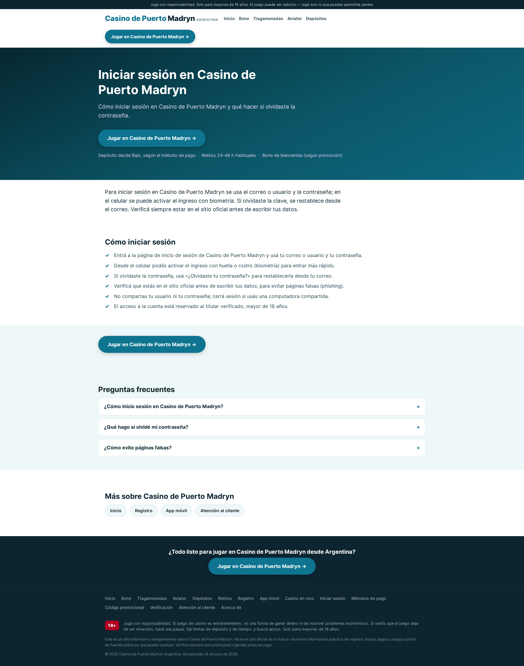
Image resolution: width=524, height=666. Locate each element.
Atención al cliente (219, 510)
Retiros (225, 598)
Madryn (161, 18)
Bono (244, 18)
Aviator (294, 18)
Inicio (229, 18)
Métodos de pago (368, 598)
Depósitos (316, 18)
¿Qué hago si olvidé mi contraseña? (146, 427)
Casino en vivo (299, 598)
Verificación (161, 607)
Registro (144, 510)
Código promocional (124, 607)
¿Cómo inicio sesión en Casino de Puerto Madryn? (163, 406)
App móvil (176, 510)
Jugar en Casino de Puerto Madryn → (150, 36)
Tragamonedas (268, 18)
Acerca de (231, 607)
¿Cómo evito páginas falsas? (138, 448)
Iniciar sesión (332, 598)
